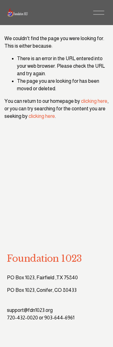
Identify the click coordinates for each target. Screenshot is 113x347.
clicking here (94, 101)
